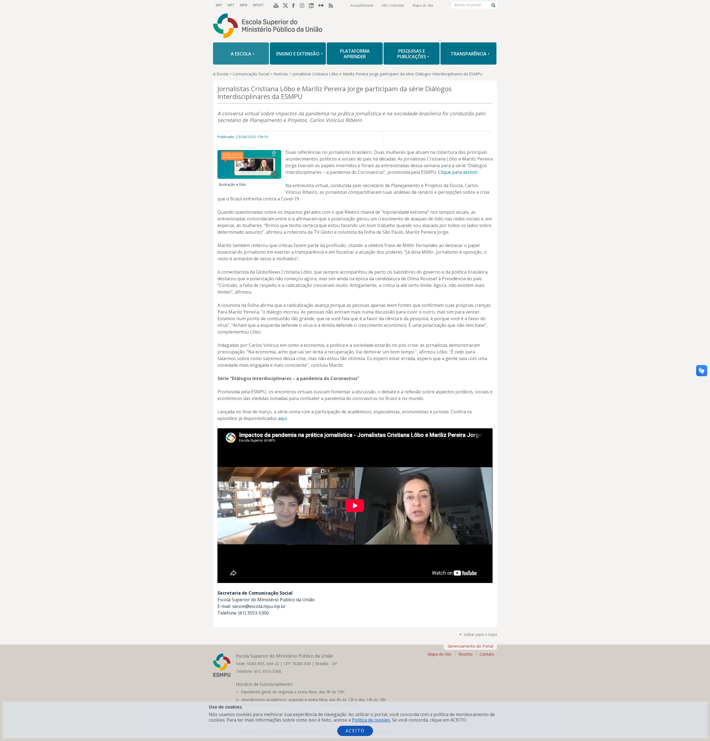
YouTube (275, 5)
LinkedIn (313, 5)
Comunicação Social (251, 74)
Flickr (322, 5)
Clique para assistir (458, 172)
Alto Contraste (393, 5)
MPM (243, 5)
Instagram (303, 5)
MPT (231, 5)
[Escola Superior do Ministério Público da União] (355, 26)
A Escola (220, 74)
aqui (282, 418)
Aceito (355, 731)
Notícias (280, 74)
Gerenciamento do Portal (470, 646)
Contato (487, 654)
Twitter (284, 5)
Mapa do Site (423, 5)
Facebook (294, 5)
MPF (219, 5)
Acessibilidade (361, 5)
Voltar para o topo (480, 634)
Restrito (465, 654)
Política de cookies (371, 720)
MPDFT (258, 5)
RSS (332, 5)
